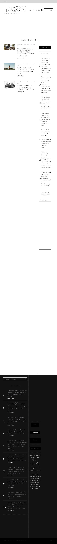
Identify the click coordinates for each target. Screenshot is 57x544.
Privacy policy (35, 440)
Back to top (49, 541)
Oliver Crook (21, 58)
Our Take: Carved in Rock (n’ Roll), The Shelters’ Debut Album (25, 87)
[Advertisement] (28, 27)
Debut (18, 81)
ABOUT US (35, 424)
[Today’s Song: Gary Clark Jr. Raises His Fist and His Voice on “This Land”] (9, 66)
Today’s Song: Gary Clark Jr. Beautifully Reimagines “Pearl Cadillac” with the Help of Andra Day (26, 52)
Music (22, 44)
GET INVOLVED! (35, 448)
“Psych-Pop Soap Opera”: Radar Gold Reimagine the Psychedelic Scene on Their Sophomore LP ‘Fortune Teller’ (17, 494)
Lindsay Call (21, 91)
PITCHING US (35, 432)
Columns (18, 44)
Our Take (25, 81)
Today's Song (26, 44)
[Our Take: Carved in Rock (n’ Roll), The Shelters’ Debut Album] (9, 84)
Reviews (28, 81)
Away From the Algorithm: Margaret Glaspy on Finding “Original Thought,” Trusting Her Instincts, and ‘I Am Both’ (46, 119)
